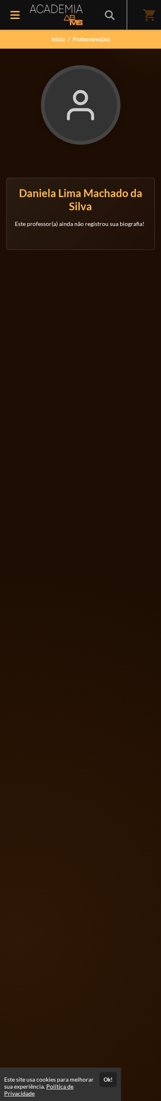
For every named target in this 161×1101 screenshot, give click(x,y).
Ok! (108, 1079)
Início (58, 39)
